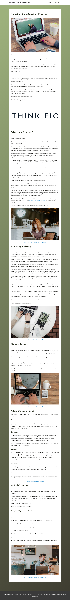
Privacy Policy (57, 2)
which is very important (35, 293)
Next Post (58, 585)
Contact (50, 2)
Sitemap (25, 594)
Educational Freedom (19, 2)
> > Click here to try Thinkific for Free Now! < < (35, 242)
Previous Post (12, 585)
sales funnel (36, 288)
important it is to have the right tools (37, 200)
